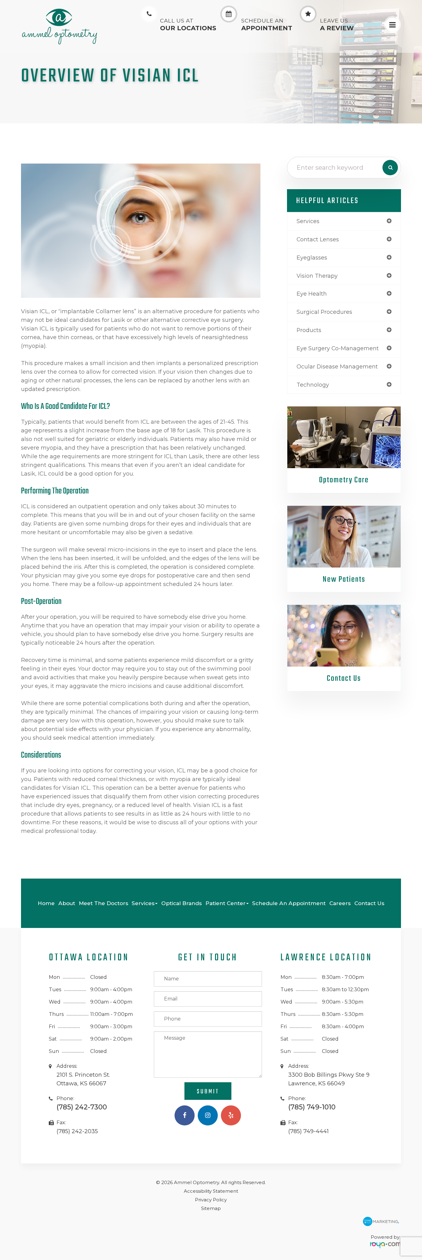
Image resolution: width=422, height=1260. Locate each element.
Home (46, 903)
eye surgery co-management (338, 348)
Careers (340, 903)
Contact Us (344, 678)
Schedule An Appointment (289, 903)
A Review (337, 25)
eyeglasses (312, 257)
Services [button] (143, 903)
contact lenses (318, 239)
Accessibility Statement (211, 1191)
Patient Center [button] (225, 903)
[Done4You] (381, 1219)
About (66, 903)
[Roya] (385, 1242)
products (309, 330)
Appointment (266, 25)
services (308, 221)
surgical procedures (324, 312)
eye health (312, 293)
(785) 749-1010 (311, 1107)
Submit (208, 1091)
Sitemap (211, 1208)
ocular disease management (337, 366)
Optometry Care (344, 480)
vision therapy (317, 275)
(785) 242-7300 (82, 1107)
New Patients (344, 579)
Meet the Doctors (103, 903)
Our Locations (188, 25)
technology (313, 384)
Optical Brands (181, 903)
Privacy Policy (211, 1200)
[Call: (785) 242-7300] (149, 14)
